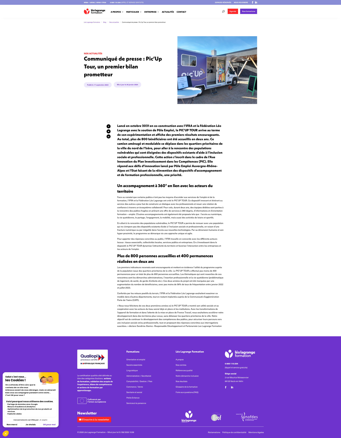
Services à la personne (136, 403)
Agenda (233, 11)
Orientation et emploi (135, 359)
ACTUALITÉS (168, 12)
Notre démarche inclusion (187, 376)
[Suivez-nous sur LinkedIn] (256, 2)
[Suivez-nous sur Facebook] (252, 2)
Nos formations (248, 11)
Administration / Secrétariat (138, 376)
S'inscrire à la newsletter (95, 419)
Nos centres (181, 365)
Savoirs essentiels (134, 365)
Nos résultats (181, 381)
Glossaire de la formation (187, 387)
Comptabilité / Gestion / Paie (139, 381)
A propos (180, 359)
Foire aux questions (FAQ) (187, 392)
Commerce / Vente (134, 387)
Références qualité (184, 370)
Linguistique (132, 370)
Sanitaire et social (134, 392)
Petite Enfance (132, 397)
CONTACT (181, 12)
